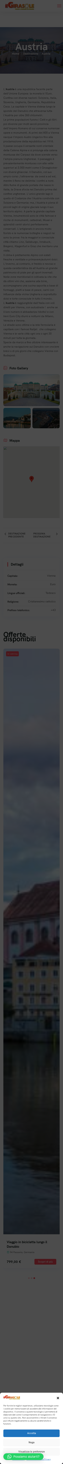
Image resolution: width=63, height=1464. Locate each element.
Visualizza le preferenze (31, 1451)
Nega (31, 1442)
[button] (58, 1398)
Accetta (31, 1433)
